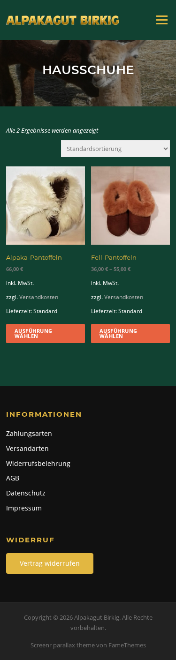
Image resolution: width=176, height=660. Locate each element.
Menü (161, 19)
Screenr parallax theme (63, 645)
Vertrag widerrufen (50, 563)
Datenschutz (26, 492)
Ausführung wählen (34, 333)
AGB (12, 477)
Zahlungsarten (29, 433)
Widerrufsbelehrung (38, 463)
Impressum (24, 507)
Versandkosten (38, 296)
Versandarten (27, 448)
